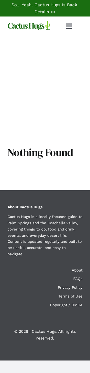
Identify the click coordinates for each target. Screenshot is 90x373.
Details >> (45, 11)
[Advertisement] (45, 83)
